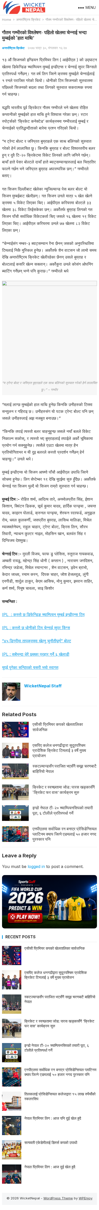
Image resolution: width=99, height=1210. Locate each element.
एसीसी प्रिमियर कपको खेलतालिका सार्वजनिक (57, 726)
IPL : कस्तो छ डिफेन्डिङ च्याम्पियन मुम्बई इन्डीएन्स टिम (43, 614)
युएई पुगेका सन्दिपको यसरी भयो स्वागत (30, 667)
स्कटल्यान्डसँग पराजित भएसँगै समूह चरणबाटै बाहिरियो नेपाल (64, 768)
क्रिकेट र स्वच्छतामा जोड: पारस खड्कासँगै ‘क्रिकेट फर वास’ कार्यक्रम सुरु (63, 789)
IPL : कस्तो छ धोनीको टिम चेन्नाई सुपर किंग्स (36, 627)
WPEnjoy (85, 1198)
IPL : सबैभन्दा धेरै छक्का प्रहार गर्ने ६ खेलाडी (35, 654)
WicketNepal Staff (43, 685)
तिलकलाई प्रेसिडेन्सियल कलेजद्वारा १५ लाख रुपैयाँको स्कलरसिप (59, 1096)
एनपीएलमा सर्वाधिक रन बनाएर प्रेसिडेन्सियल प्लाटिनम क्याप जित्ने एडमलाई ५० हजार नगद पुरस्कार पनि (64, 834)
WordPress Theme (58, 1198)
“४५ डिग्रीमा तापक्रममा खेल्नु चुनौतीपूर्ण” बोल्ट (36, 640)
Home (6, 19)
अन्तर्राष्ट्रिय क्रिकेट (28, 19)
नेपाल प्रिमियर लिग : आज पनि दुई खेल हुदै (52, 1118)
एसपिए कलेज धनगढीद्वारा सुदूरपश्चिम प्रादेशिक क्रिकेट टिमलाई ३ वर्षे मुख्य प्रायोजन (59, 750)
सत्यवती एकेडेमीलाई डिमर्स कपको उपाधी (50, 1142)
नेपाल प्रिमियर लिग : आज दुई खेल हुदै (49, 1166)
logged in (36, 866)
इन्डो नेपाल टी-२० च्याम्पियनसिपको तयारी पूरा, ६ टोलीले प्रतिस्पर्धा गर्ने (62, 810)
